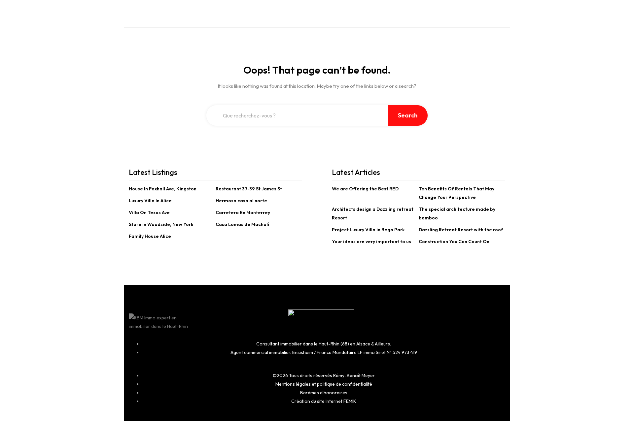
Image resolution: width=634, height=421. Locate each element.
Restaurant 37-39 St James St (249, 189)
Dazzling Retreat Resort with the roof (461, 230)
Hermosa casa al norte (241, 201)
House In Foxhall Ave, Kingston (162, 189)
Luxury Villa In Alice (150, 201)
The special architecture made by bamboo (457, 213)
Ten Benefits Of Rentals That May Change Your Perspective (456, 193)
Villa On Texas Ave (149, 212)
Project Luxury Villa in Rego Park (368, 230)
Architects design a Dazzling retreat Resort (372, 213)
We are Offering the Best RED (365, 189)
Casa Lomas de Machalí (242, 224)
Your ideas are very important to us (371, 241)
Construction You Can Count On (454, 241)
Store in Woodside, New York (161, 224)
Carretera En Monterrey (243, 212)
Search (407, 115)
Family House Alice (150, 236)
